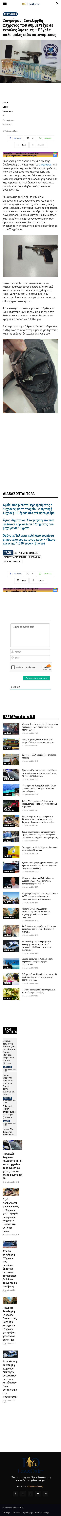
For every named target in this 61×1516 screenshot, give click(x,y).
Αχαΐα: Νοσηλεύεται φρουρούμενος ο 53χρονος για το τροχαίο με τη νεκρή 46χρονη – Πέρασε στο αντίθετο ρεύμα (28, 509)
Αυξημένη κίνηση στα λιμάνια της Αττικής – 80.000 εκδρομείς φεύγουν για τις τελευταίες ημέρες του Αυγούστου (40, 896)
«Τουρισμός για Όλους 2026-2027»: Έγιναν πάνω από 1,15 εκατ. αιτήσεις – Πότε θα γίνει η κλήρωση (39, 788)
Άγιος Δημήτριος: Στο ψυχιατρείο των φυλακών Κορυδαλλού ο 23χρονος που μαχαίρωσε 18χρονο (28, 524)
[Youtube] (38, 1493)
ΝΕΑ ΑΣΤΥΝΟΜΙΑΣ (13, 561)
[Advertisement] (30, 452)
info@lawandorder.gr (35, 1486)
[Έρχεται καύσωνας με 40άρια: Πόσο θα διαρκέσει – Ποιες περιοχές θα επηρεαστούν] (11, 963)
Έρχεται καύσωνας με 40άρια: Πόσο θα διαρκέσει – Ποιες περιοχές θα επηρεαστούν (37, 962)
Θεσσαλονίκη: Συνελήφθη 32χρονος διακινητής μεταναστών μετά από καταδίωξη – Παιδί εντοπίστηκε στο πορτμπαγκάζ (10, 1379)
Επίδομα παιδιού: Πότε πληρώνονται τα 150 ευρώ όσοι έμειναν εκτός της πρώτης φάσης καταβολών (39, 977)
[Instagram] (30, 1493)
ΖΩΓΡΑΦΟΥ (34, 557)
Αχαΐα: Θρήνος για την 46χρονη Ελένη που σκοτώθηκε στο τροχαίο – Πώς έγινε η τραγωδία (39, 929)
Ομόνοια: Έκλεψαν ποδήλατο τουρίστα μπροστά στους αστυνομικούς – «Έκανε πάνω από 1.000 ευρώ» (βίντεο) (29, 539)
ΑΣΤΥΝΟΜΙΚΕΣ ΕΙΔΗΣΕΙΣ (26, 553)
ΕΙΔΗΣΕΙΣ (7, 733)
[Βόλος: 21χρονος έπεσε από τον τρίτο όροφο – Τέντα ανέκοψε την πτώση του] (11, 744)
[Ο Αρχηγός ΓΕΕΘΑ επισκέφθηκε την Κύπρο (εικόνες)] (11, 759)
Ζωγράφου (45, 164)
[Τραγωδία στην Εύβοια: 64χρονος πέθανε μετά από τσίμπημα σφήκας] (11, 994)
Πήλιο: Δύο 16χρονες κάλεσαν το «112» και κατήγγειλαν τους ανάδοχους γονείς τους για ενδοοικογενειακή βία (39, 773)
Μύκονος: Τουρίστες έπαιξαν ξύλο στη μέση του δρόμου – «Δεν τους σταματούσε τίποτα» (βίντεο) (40, 727)
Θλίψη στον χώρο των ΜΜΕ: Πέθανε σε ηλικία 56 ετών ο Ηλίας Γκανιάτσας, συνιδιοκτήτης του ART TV (38, 881)
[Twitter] (23, 1493)
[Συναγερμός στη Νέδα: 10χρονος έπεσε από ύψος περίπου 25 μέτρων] (11, 852)
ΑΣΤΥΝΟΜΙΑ (10, 14)
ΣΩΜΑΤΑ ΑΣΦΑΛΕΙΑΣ (9, 809)
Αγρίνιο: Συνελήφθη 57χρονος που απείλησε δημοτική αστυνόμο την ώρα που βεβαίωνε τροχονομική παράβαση (40, 865)
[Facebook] (15, 1493)
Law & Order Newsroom (8, 106)
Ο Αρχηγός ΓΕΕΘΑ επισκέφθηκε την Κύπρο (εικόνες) (9, 1112)
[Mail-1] (45, 1493)
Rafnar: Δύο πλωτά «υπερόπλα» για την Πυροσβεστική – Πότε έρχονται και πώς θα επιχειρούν (39, 804)
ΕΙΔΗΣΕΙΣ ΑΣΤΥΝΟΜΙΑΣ (15, 557)
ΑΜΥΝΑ (7, 764)
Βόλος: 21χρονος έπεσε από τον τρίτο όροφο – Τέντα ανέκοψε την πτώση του (9, 1085)
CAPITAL (7, 794)
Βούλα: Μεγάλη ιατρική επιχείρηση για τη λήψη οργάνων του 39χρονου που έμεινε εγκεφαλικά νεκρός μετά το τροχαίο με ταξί (40, 835)
